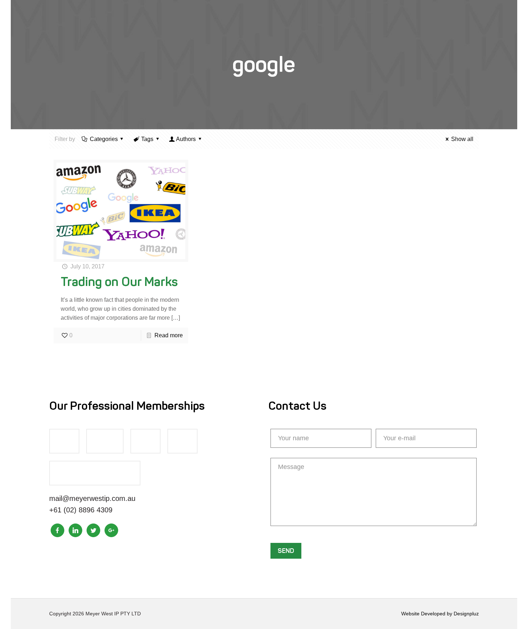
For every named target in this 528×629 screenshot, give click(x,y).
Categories (104, 139)
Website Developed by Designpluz (440, 613)
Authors (186, 139)
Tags (147, 139)
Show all (462, 139)
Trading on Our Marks (119, 281)
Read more (168, 335)
